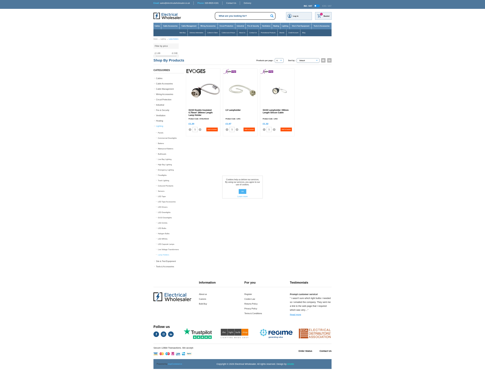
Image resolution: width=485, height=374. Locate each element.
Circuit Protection (226, 26)
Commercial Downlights (167, 138)
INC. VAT (308, 6)
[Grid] (323, 60)
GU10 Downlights (165, 218)
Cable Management (188, 26)
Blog (303, 33)
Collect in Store (212, 33)
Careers (202, 299)
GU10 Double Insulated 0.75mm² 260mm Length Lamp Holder (201, 112)
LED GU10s (162, 223)
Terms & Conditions (253, 313)
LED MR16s (162, 239)
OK (242, 191)
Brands (282, 33)
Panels (160, 133)
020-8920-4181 (208, 3)
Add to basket (212, 129)
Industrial (240, 26)
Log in (295, 16)
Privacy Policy (250, 309)
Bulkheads (162, 154)
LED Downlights (164, 212)
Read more (295, 314)
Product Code (193, 119)
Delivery (247, 3)
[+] (200, 129)
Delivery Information (196, 33)
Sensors (161, 191)
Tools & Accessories (322, 26)
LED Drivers (162, 207)
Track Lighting (163, 180)
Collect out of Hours (228, 33)
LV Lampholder (233, 110)
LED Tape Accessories (167, 202)
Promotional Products (268, 33)
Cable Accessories (170, 26)
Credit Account (293, 33)
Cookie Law (249, 299)
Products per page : (265, 60)
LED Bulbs (162, 228)
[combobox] (279, 60)
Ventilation (266, 26)
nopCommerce (175, 364)
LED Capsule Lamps (166, 244)
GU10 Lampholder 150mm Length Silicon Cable (276, 111)
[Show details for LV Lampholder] (242, 90)
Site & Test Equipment (300, 26)
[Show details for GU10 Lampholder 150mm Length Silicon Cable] (279, 90)
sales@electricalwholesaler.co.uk (171, 3)
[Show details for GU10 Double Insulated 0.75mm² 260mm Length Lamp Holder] (205, 90)
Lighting (285, 26)
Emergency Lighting (166, 170)
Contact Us (231, 3)
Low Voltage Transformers (168, 249)
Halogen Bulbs (163, 234)
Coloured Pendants (165, 186)
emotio (290, 364)
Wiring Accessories (208, 26)
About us (203, 294)
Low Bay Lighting (165, 159)
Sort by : (292, 60)
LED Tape (162, 196)
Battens (161, 143)
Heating (276, 26)
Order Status (305, 351)
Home (155, 39)
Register (248, 294)
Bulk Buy (183, 33)
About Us (242, 33)
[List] (329, 60)
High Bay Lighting (165, 165)
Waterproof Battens (165, 149)
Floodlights (162, 175)
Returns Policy (251, 304)
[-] (190, 129)
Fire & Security (253, 26)
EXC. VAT (327, 6)
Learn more (242, 196)
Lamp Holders (163, 255)
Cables (157, 26)
